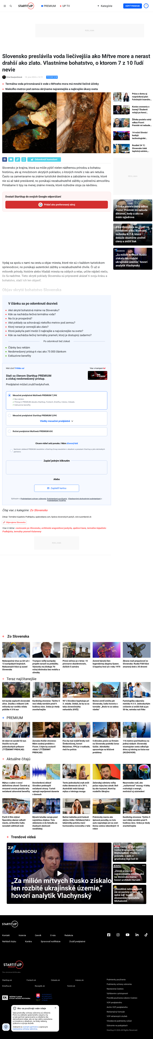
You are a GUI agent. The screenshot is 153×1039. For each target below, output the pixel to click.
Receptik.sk (40, 986)
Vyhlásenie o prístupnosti (117, 993)
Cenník (38, 935)
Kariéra (28, 941)
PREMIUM (50, 5)
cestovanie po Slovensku (27, 528)
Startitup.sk (7, 980)
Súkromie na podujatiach (117, 1025)
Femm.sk (71, 986)
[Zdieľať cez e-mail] (11, 159)
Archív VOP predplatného (117, 1007)
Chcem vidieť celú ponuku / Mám (56, 443)
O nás (53, 935)
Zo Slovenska (38, 510)
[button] (59, 400)
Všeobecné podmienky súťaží (119, 1021)
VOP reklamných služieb (117, 1016)
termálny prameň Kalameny (27, 531)
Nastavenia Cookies (115, 989)
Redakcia (69, 935)
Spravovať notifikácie (50, 941)
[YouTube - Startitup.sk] (127, 943)
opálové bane (79, 528)
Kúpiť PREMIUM (133, 6)
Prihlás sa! (19, 368)
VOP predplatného (114, 1002)
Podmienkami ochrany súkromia (33, 499)
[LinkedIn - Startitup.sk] (137, 943)
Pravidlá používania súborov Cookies (122, 998)
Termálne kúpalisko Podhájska (22, 517)
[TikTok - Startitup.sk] (146, 943)
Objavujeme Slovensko (16, 522)
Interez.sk (79, 980)
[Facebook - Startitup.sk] (108, 943)
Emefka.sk (6, 986)
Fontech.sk (31, 980)
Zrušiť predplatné (77, 941)
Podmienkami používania (57, 499)
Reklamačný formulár (116, 1012)
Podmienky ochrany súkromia (119, 984)
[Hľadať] (11, 6)
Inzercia (22, 935)
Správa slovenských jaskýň (62, 517)
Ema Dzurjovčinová (14, 77)
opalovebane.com (42, 517)
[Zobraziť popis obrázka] (106, 148)
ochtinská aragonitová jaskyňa (56, 528)
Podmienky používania (116, 979)
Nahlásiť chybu (9, 941)
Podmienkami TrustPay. (56, 500)
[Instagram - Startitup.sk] (118, 943)
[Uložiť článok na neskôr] (23, 159)
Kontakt (6, 935)
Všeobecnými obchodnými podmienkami (84, 499)
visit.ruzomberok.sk (83, 517)
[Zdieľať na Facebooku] (4, 159)
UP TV (66, 5)
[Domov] (26, 6)
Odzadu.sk (55, 980)
